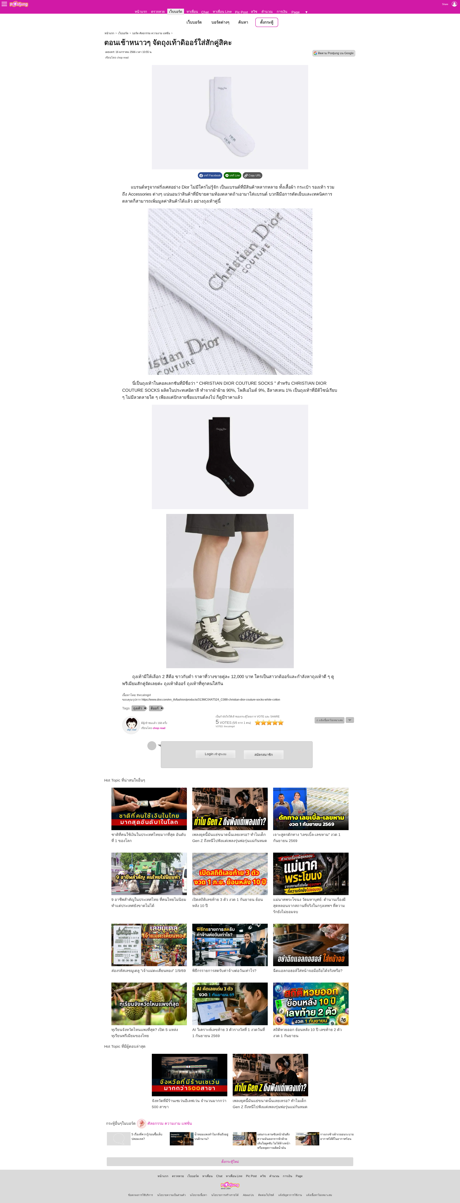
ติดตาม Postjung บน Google (336, 53)
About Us (248, 1195)
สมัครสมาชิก (263, 755)
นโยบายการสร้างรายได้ (225, 1195)
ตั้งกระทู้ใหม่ (230, 1162)
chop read (122, 57)
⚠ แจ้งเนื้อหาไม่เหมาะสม (329, 720)
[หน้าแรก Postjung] (18, 4)
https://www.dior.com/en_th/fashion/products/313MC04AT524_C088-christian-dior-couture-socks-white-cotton (211, 699)
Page (295, 12)
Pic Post (241, 12)
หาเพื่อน (192, 11)
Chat (205, 12)
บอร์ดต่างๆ (220, 22)
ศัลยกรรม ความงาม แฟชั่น (169, 1123)
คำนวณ (267, 11)
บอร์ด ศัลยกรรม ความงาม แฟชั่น (151, 33)
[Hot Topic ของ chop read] (131, 733)
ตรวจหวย (158, 11)
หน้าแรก (141, 11)
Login (215, 754)
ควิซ (254, 11)
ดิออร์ (155, 708)
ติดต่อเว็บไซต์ (266, 1195)
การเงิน (282, 11)
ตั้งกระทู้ (266, 22)
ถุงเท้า (137, 708)
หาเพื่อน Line (222, 11)
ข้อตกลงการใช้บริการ (140, 1195)
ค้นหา (243, 22)
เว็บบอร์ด (175, 11)
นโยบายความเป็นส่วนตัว (171, 1195)
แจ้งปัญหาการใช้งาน (290, 1195)
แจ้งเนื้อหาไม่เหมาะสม (319, 1195)
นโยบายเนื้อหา (198, 1195)
